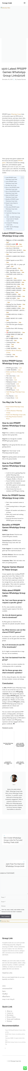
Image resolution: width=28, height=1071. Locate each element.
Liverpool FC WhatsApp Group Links (12, 223)
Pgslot (4, 991)
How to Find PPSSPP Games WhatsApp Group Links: (13, 192)
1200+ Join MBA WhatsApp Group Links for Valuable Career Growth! (13, 219)
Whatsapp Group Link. (15, 1061)
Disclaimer (10, 1015)
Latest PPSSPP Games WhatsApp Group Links (11, 178)
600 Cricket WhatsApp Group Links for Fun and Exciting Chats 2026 (13, 840)
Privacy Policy (11, 1017)
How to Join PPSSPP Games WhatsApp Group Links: (12, 188)
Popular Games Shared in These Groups (12, 204)
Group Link (7, 3)
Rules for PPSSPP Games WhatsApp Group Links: (12, 196)
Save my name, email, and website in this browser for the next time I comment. (13, 910)
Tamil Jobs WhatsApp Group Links (13, 214)
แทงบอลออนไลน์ (7, 988)
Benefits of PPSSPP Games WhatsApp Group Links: (12, 200)
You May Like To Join (11, 185)
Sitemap (9, 1021)
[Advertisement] (14, 24)
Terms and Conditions (13, 1019)
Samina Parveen (21, 79)
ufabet (4, 986)
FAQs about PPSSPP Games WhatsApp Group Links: (12, 208)
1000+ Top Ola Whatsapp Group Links (12, 227)
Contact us (10, 1013)
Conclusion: (9, 211)
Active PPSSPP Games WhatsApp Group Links (11, 182)
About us (9, 1011)
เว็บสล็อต (5, 994)
